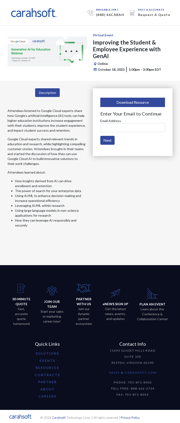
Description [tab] (47, 93)
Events (47, 361)
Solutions (47, 353)
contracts (47, 375)
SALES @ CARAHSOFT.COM (132, 372)
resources (47, 368)
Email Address (110, 121)
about (47, 389)
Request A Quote (154, 15)
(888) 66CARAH (110, 15)
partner (47, 382)
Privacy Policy (130, 417)
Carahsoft (59, 417)
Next (107, 140)
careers (47, 396)
